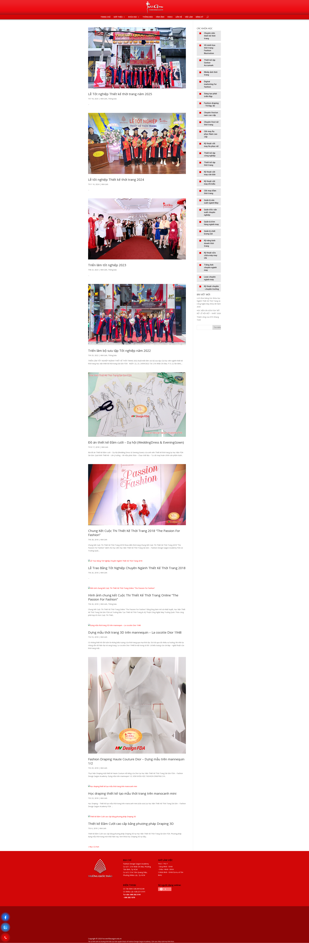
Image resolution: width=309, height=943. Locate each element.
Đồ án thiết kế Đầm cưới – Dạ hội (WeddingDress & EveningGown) (136, 442)
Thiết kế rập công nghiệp (209, 154)
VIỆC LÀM (189, 17)
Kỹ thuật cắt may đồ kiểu (209, 182)
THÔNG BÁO (148, 17)
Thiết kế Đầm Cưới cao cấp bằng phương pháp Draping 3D (131, 823)
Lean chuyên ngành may (210, 278)
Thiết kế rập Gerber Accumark (209, 63)
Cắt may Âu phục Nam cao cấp (210, 134)
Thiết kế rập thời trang (209, 163)
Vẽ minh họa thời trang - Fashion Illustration (209, 49)
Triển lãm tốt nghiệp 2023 (107, 265)
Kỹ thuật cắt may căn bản (209, 173)
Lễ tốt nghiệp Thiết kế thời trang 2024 (116, 179)
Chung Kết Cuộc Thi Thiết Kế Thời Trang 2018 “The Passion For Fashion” (134, 533)
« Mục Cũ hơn (93, 847)
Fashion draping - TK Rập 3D (211, 104)
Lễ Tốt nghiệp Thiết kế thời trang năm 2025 (120, 94)
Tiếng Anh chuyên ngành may (210, 267)
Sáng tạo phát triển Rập (210, 94)
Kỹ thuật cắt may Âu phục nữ (211, 144)
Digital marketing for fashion (210, 84)
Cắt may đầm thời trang (210, 191)
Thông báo (112, 99)
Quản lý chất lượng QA (209, 232)
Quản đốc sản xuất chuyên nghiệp (210, 212)
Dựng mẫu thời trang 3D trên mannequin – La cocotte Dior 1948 (135, 632)
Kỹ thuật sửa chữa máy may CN (210, 255)
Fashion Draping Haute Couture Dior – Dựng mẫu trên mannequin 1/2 (136, 761)
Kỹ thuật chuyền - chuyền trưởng (211, 287)
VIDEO (169, 17)
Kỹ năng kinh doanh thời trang (209, 243)
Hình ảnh (103, 99)
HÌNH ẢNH (160, 17)
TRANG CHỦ (105, 17)
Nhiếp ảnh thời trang (210, 73)
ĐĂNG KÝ (199, 17)
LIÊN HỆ (179, 17)
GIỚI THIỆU (118, 17)
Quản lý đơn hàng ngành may (211, 223)
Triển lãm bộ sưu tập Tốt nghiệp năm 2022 (119, 350)
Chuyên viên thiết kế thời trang (209, 36)
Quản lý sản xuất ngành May (211, 201)
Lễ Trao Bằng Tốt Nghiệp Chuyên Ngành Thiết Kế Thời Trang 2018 (137, 568)
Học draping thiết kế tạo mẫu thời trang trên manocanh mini (132, 793)
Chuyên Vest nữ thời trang (211, 123)
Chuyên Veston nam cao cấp (211, 113)
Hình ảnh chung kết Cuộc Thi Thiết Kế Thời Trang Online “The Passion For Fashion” (133, 597)
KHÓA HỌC (132, 17)
